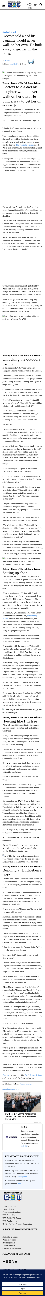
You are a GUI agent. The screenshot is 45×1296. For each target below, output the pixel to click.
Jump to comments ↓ (10, 1089)
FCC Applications (9, 1221)
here (19, 1184)
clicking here (22, 1176)
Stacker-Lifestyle (26, 1084)
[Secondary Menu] (5, 5)
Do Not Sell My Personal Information (17, 1224)
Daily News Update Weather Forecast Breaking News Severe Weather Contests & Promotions (11, 1243)
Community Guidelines (11, 1212)
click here (24, 1146)
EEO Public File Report (11, 1218)
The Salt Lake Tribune (25, 145)
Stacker (7, 60)
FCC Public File (8, 1215)
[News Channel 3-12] (17, 4)
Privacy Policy (8, 1209)
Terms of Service (9, 1206)
